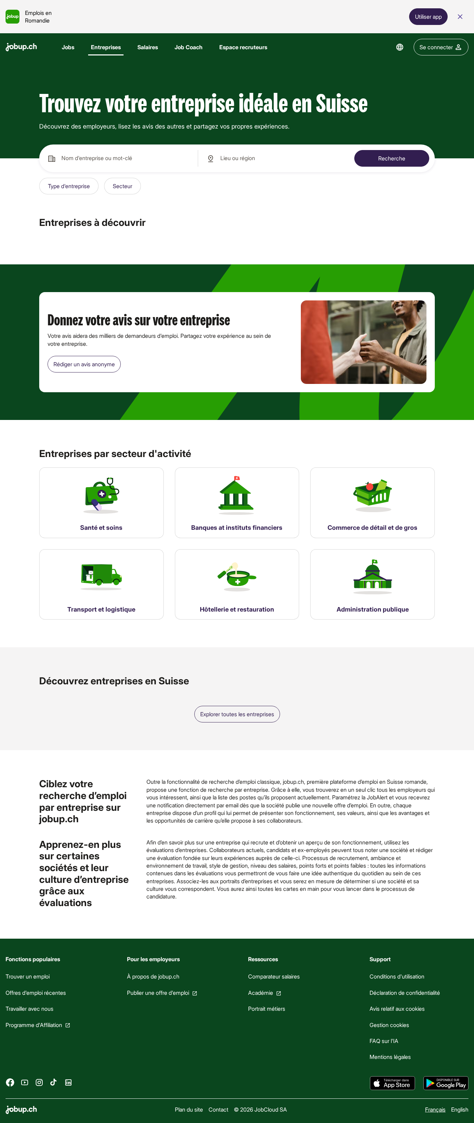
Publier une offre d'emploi (158, 992)
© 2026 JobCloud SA (260, 1109)
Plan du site (189, 1109)
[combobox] (118, 158)
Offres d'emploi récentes (36, 992)
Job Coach (189, 47)
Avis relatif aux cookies (397, 1008)
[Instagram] (39, 1082)
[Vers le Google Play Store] (445, 1083)
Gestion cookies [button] (389, 1024)
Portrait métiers (266, 1008)
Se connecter (436, 47)
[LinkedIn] (68, 1082)
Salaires (147, 47)
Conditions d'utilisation (397, 976)
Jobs (68, 47)
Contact (218, 1109)
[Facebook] (10, 1082)
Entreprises (106, 47)
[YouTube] (24, 1082)
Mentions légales (390, 1057)
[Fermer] (460, 16)
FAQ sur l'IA (384, 1040)
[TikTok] (53, 1082)
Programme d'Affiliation (34, 1024)
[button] (69, 186)
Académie (260, 992)
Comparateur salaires (274, 976)
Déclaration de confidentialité (405, 992)
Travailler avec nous (29, 1008)
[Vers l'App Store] (392, 1083)
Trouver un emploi (28, 976)
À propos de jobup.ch (153, 976)
